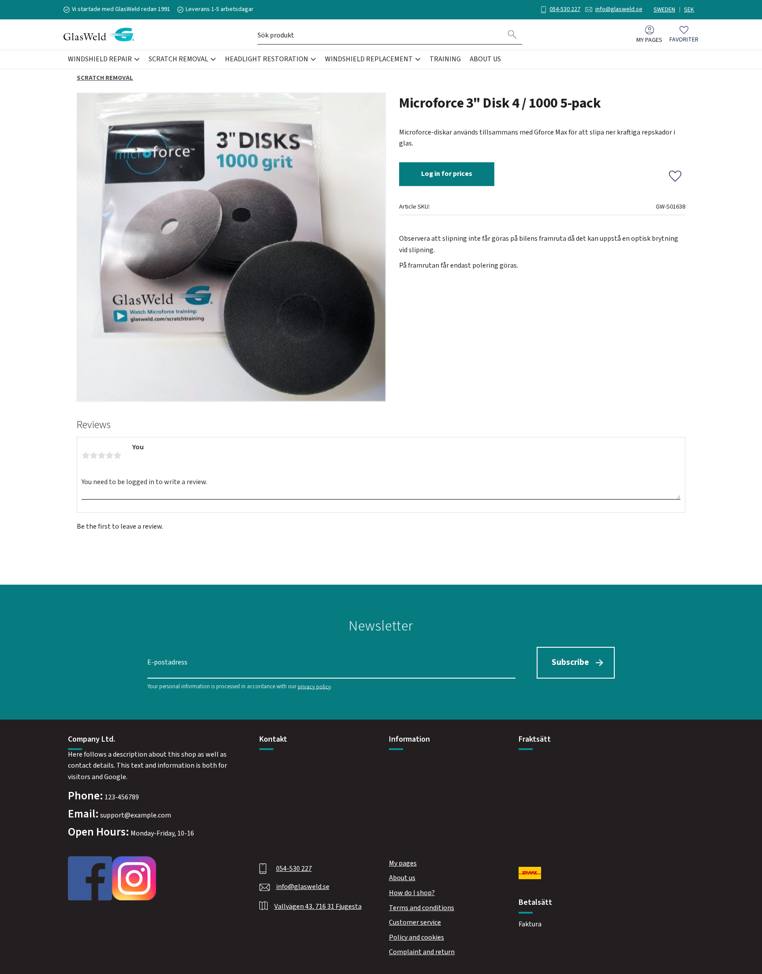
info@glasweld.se (618, 9)
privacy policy (314, 686)
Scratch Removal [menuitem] (178, 59)
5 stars (117, 455)
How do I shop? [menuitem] (412, 893)
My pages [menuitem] (649, 40)
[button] (683, 34)
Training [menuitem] (445, 59)
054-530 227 (564, 9)
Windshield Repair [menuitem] (100, 59)
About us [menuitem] (485, 59)
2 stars (93, 455)
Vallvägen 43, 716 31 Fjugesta (318, 906)
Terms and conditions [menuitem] (421, 908)
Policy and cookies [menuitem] (416, 937)
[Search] (512, 34)
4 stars (109, 455)
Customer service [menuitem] (415, 922)
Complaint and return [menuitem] (422, 952)
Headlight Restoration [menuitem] (266, 59)
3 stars (101, 455)
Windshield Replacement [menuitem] (369, 59)
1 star (86, 455)
